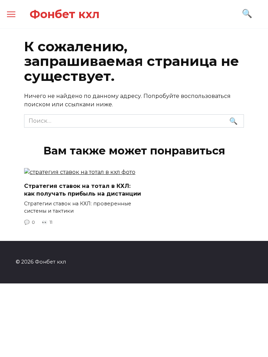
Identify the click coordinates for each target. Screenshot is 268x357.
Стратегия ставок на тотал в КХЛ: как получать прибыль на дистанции (82, 189)
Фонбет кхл (64, 14)
